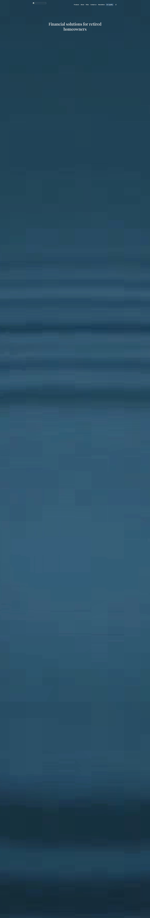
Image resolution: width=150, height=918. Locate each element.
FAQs (87, 4)
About (82, 4)
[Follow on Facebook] (116, 5)
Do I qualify (110, 4)
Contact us (93, 4)
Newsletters (101, 4)
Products (76, 4)
